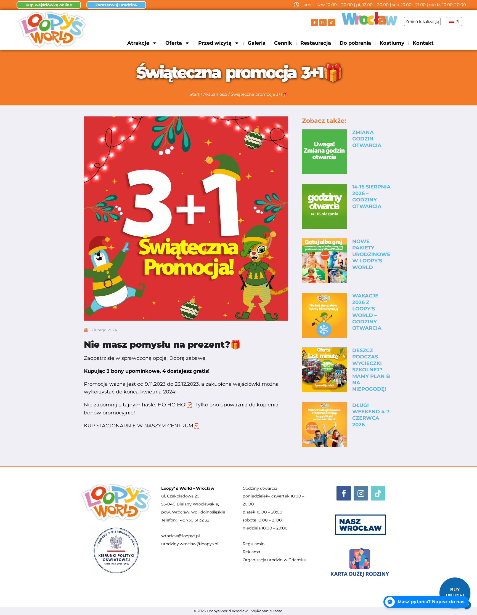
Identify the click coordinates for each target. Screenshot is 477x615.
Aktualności (215, 94)
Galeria (257, 43)
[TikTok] (377, 493)
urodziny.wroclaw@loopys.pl (189, 543)
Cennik (283, 43)
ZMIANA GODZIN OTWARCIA (366, 138)
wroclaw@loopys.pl (180, 535)
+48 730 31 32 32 (193, 520)
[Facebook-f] (314, 22)
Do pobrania (355, 43)
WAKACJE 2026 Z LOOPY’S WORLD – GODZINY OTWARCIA (366, 312)
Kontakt (423, 43)
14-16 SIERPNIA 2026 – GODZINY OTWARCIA (371, 196)
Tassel (278, 611)
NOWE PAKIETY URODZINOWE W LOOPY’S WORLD (371, 254)
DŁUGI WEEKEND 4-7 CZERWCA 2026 (370, 415)
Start (195, 94)
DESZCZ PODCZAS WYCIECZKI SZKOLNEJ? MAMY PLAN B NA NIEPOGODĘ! (371, 369)
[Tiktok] (331, 22)
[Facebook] (343, 493)
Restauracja (315, 43)
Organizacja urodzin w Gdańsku (274, 559)
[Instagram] (323, 22)
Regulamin (254, 543)
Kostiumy (392, 43)
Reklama (251, 551)
